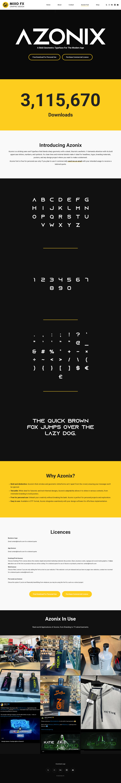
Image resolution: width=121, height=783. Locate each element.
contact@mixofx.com (18, 541)
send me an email (75, 161)
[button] (44, 57)
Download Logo (60, 764)
